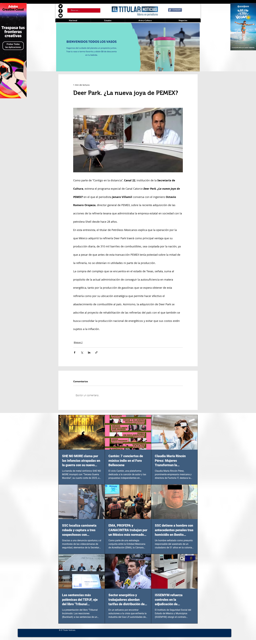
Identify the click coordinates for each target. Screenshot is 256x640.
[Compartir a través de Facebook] (74, 352)
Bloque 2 (78, 342)
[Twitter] (60, 6)
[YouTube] (60, 15)
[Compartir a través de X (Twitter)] (81, 352)
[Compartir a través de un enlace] (96, 352)
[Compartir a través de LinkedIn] (89, 352)
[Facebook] (60, 11)
